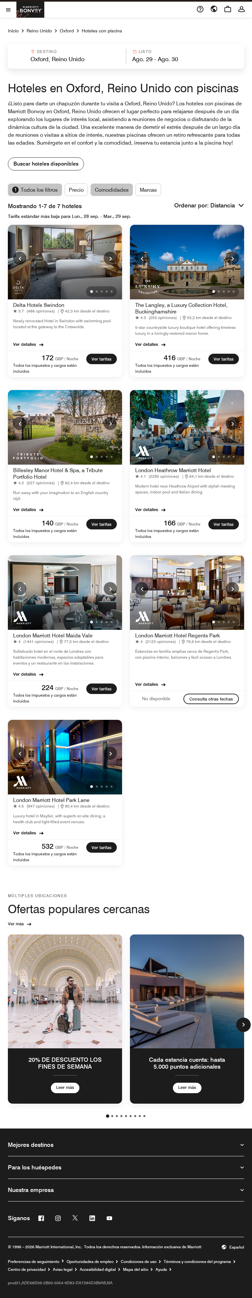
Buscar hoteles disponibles (45, 164)
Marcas (148, 190)
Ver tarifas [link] (102, 359)
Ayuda (161, 1269)
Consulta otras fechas (211, 699)
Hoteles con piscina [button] (102, 30)
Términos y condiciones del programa (197, 1261)
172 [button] (47, 357)
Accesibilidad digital (98, 1269)
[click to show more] (243, 1025)
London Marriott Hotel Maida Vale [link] (53, 635)
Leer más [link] (65, 1087)
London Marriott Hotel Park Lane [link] (51, 800)
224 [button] (47, 687)
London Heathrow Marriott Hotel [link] (173, 470)
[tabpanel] (126, 56)
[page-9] (144, 1116)
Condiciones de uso (139, 1261)
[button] (66, 56)
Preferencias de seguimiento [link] (33, 1261)
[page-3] (117, 1116)
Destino (47, 51)
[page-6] (131, 1116)
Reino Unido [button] (39, 30)
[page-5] (126, 1116)
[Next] (110, 258)
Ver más (16, 923)
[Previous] (19, 258)
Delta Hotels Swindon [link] (38, 305)
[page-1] (108, 1116)
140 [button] (47, 523)
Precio (76, 190)
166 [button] (170, 523)
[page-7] (135, 1116)
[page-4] (121, 1116)
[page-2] (112, 1116)
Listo (145, 51)
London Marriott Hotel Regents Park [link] (177, 635)
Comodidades (112, 190)
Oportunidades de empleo (90, 1261)
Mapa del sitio (135, 1269)
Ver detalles (24, 344)
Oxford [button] (67, 30)
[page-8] (140, 1116)
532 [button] (47, 846)
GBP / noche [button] (66, 358)
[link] (35, 311)
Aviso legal (63, 1269)
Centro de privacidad (27, 1269)
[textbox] (67, 59)
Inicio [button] (13, 30)
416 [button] (170, 357)
